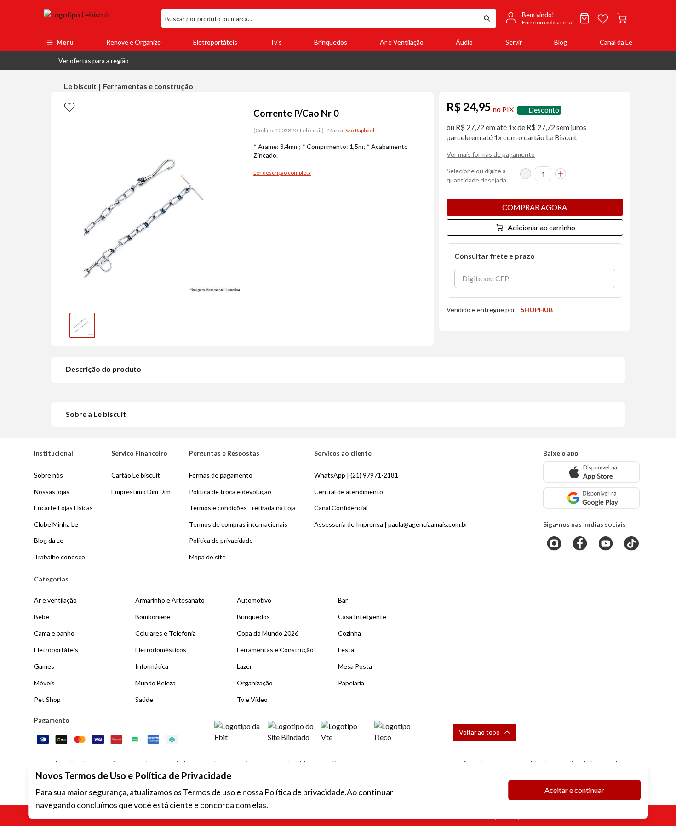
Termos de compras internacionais (238, 524)
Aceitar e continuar (574, 790)
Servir (513, 42)
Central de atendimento (348, 492)
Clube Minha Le (56, 524)
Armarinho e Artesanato (170, 600)
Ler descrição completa (282, 172)
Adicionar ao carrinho (541, 227)
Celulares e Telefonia (165, 633)
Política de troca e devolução (230, 492)
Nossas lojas (51, 492)
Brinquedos (330, 42)
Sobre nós (48, 475)
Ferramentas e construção (148, 86)
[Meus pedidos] (584, 18)
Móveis (44, 683)
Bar (343, 600)
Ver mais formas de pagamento (491, 154)
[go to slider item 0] (82, 325)
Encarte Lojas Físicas (63, 508)
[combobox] (319, 18)
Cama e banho (54, 633)
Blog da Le (48, 540)
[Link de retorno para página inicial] (99, 18)
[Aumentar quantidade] (560, 173)
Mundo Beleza (155, 683)
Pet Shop (47, 699)
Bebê (41, 617)
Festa (346, 650)
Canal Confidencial (340, 508)
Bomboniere (152, 617)
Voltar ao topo (479, 732)
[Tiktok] (631, 543)
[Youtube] (606, 543)
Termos (196, 792)
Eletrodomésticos (160, 650)
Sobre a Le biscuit (96, 414)
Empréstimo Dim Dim (141, 492)
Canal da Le (616, 42)
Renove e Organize (133, 42)
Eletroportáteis (215, 42)
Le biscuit (80, 86)
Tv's (276, 42)
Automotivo (254, 600)
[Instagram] (554, 543)
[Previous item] (60, 325)
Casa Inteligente (362, 617)
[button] (86, 60)
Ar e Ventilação (402, 42)
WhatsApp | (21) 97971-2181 (356, 475)
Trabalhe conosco (59, 557)
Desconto (543, 110)
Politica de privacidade (221, 540)
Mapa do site (207, 557)
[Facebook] (580, 543)
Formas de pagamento (220, 475)
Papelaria (351, 683)
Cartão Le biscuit (135, 475)
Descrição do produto (103, 369)
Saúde (144, 699)
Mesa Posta (355, 666)
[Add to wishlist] (69, 106)
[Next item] (233, 325)
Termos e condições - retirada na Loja (242, 508)
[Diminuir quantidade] (525, 173)
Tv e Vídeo (252, 699)
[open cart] (622, 18)
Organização (255, 683)
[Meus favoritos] (603, 18)
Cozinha (349, 633)
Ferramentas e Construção (275, 650)
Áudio (464, 42)
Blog (560, 42)
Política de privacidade (304, 792)
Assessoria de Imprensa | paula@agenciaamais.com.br (391, 524)
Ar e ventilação (55, 600)
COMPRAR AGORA (534, 207)
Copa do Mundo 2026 (267, 633)
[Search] (487, 18)
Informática (151, 666)
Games (44, 666)
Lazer (244, 666)
